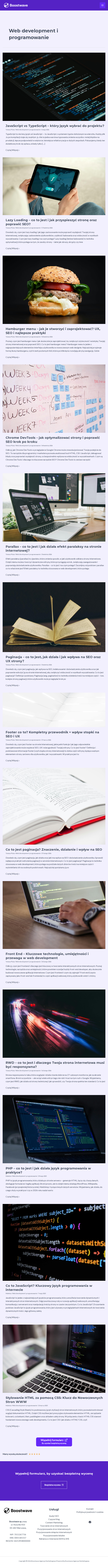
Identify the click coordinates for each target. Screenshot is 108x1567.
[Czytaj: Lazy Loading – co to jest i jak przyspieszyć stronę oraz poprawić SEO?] (54, 186)
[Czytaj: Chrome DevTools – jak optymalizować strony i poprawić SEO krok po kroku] (54, 398)
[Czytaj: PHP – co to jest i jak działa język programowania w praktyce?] (54, 1129)
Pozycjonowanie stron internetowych (53, 1529)
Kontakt (90, 1509)
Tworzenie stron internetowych (54, 1526)
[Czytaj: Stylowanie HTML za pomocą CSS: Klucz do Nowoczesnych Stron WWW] (54, 1358)
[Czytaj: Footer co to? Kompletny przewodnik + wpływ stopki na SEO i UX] (54, 709)
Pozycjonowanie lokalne (54, 1535)
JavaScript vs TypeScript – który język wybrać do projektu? (55, 126)
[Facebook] (90, 1522)
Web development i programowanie (28, 129)
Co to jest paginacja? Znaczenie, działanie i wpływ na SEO (54, 849)
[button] (54, 1485)
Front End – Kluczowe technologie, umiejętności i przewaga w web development (47, 956)
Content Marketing (54, 1522)
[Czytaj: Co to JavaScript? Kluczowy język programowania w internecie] (54, 1242)
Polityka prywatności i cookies (90, 1512)
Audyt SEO (54, 1516)
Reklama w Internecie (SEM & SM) (54, 1539)
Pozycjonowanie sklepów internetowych (54, 1532)
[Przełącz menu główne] (102, 5)
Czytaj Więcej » (12, 150)
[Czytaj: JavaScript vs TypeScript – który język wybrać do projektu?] (54, 86)
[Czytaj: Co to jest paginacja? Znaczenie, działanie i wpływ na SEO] (54, 806)
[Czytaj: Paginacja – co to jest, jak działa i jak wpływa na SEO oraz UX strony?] (54, 617)
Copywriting (54, 1519)
